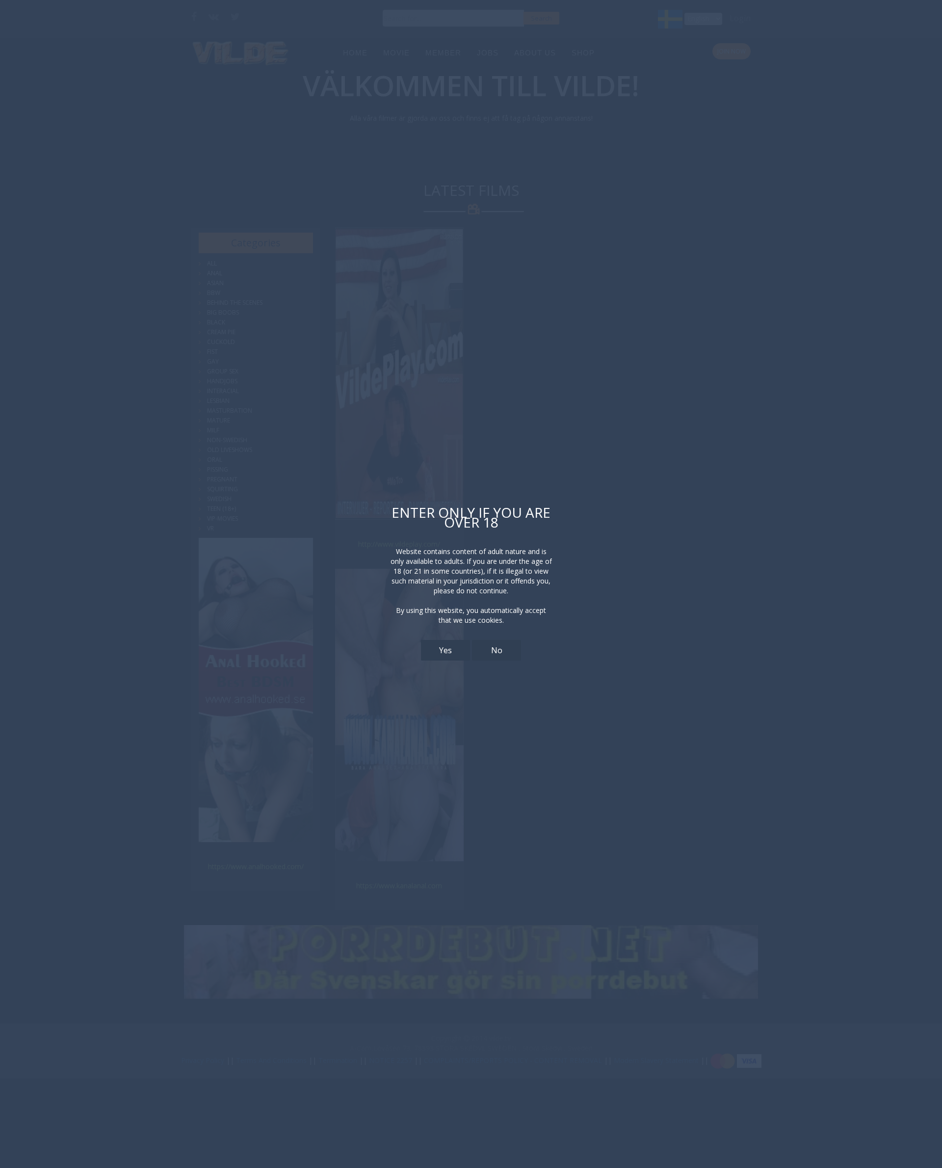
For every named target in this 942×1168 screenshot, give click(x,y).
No (496, 650)
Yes (445, 650)
